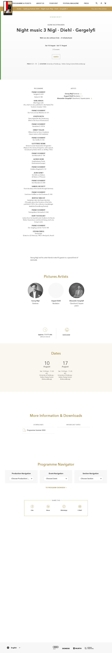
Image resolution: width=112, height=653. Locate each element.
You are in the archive (99, 9)
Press (86, 3)
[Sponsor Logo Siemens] (66, 648)
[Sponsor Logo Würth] (77, 648)
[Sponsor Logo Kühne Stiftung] (89, 648)
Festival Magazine (71, 3)
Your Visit (53, 3)
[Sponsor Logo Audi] (56, 647)
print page (66, 335)
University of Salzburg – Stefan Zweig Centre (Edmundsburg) (65, 64)
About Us (40, 3)
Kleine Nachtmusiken (56, 25)
